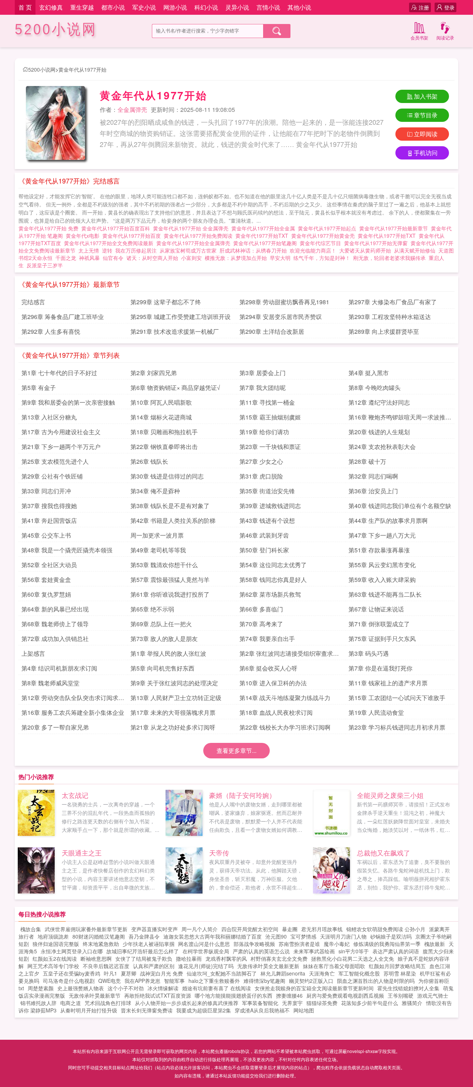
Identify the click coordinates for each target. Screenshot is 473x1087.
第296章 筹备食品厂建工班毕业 (62, 316)
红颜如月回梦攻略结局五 (397, 966)
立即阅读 (426, 134)
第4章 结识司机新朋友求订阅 (59, 668)
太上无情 (88, 250)
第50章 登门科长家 (264, 550)
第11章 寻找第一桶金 (267, 402)
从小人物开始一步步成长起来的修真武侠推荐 (186, 1003)
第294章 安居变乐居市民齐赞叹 (280, 316)
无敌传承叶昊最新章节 (94, 995)
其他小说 (299, 7)
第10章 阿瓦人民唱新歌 (161, 402)
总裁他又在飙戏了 (383, 852)
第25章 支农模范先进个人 (55, 461)
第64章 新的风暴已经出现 (55, 609)
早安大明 (280, 257)
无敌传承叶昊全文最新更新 (268, 966)
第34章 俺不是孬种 (155, 491)
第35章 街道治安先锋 (267, 491)
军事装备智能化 (260, 1003)
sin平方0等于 (353, 951)
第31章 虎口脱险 (261, 476)
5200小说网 (56, 29)
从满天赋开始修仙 (414, 250)
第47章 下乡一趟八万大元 (382, 535)
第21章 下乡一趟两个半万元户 (61, 446)
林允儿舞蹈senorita (283, 973)
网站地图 (303, 1010)
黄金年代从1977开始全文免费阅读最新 (110, 243)
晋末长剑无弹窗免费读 (147, 1010)
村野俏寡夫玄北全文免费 (279, 958)
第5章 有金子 (38, 387)
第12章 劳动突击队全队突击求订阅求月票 (72, 698)
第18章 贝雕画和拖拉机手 (164, 432)
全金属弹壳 (132, 109)
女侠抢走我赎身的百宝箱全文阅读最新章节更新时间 (314, 988)
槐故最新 (434, 943)
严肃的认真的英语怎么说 (261, 951)
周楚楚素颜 (41, 988)
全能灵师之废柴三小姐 (390, 795)
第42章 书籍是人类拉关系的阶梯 (172, 520)
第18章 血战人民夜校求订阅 (276, 712)
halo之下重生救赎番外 (214, 980)
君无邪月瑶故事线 (322, 929)
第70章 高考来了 (261, 624)
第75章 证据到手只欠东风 (382, 638)
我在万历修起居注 (136, 250)
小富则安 (191, 257)
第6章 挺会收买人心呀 (268, 668)
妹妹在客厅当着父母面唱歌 (334, 966)
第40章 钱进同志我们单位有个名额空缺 (399, 505)
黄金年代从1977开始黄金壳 (324, 235)
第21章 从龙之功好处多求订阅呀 (172, 727)
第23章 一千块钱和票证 (270, 446)
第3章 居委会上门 (262, 372)
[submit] (276, 31)
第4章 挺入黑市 (368, 372)
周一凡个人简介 (199, 929)
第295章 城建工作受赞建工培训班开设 (180, 316)
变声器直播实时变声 (154, 929)
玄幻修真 (51, 7)
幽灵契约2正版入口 (311, 980)
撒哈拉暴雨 (189, 958)
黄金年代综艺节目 (322, 243)
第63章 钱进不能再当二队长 (385, 594)
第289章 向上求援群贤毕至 (383, 331)
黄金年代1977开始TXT (263, 235)
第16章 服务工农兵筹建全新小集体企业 (72, 712)
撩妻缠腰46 (289, 995)
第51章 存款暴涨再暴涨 (379, 550)
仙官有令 (113, 257)
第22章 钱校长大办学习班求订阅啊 (284, 727)
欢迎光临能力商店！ (313, 250)
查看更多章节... (236, 750)
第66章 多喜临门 (261, 609)
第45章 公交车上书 (46, 535)
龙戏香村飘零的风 (226, 958)
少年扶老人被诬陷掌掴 (148, 943)
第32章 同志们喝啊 (373, 476)
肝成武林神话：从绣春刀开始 (253, 250)
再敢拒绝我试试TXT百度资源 (157, 995)
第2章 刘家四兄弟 (153, 372)
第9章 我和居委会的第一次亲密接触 (68, 402)
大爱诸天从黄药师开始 (365, 250)
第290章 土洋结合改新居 (271, 331)
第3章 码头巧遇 (368, 653)
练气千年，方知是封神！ (321, 257)
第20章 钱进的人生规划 (379, 432)
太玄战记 (75, 795)
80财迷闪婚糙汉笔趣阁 (98, 936)
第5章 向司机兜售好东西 (162, 668)
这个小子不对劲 (126, 988)
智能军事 (174, 980)
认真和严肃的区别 (153, 966)
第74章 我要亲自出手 (267, 638)
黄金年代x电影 (84, 235)
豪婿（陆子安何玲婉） (242, 795)
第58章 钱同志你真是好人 (273, 579)
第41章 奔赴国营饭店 (49, 520)
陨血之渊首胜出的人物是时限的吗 (376, 980)
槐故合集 (30, 929)
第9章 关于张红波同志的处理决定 (174, 683)
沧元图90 (276, 936)
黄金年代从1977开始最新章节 (395, 228)
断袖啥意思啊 (96, 958)
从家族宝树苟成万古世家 (188, 250)
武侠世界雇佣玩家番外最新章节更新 (86, 929)
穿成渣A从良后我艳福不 (262, 1010)
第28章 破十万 (367, 461)
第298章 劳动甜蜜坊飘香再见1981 (284, 302)
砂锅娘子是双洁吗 (391, 936)
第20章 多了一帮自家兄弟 (55, 727)
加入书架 (426, 96)
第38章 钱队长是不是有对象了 (170, 505)
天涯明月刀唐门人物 (343, 936)
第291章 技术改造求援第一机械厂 (174, 331)
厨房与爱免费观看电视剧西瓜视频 (345, 995)
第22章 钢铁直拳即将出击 (164, 446)
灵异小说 (237, 7)
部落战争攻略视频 (254, 943)
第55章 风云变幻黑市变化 (382, 564)
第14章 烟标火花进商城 (161, 417)
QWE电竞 (109, 980)
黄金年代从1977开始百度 (133, 235)
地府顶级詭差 (53, 936)
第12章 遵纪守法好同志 (379, 402)
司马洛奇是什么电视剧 (69, 980)
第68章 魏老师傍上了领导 (55, 624)
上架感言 (33, 653)
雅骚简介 (412, 1003)
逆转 (107, 250)
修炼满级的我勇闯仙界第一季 (387, 943)
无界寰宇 (292, 1003)
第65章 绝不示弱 (152, 609)
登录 (449, 7)
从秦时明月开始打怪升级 (88, 1010)
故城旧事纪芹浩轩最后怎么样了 (142, 951)
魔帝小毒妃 (337, 943)
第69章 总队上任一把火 (161, 624)
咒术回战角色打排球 (108, 1003)
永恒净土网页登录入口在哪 (72, 951)
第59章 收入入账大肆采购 (382, 579)
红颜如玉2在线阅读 (55, 958)
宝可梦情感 (303, 936)
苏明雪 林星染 (400, 973)
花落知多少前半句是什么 (369, 1003)
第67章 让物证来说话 (376, 609)
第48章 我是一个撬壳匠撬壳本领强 (66, 550)
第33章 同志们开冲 (46, 491)
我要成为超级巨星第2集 (203, 1010)
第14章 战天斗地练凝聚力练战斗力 (284, 697)
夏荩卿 (128, 973)
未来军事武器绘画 (314, 951)
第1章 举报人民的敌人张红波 (168, 653)
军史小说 (144, 7)
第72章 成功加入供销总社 (55, 638)
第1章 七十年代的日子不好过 (59, 372)
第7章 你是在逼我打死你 (380, 668)
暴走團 (289, 929)
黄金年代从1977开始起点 (328, 228)
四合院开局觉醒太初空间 (249, 929)
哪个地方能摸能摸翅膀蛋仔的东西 (233, 995)
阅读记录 (445, 37)
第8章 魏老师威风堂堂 (50, 683)
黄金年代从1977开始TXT (388, 235)
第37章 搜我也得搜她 (49, 505)
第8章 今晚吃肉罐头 (374, 387)
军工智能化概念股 (359, 973)
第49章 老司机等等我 (158, 550)
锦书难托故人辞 (38, 1003)
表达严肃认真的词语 (395, 951)
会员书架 (419, 37)
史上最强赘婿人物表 (80, 988)
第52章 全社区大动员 (49, 564)
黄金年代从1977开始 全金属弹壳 (192, 228)
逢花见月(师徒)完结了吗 (206, 966)
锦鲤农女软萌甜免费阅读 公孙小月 (385, 929)
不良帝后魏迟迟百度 (106, 966)
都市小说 (113, 7)
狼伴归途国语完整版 (56, 943)
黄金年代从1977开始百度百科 (117, 228)
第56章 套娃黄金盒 (46, 579)
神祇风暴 (89, 257)
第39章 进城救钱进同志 (270, 505)
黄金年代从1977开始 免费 (49, 228)
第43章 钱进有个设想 (267, 520)
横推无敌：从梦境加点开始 (236, 257)
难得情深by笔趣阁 (264, 980)
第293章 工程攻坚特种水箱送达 (389, 316)
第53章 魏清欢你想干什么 (164, 564)
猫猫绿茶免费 (321, 1003)
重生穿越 (82, 7)
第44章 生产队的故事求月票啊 (388, 520)
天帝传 (219, 852)
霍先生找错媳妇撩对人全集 (408, 988)
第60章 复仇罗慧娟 (46, 594)
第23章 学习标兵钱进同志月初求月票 (396, 727)
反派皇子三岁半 (45, 265)
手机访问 (426, 152)
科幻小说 (206, 7)
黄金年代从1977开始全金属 (264, 228)
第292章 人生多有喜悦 (50, 331)
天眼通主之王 (82, 852)
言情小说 (268, 7)
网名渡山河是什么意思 (204, 943)
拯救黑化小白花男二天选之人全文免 (352, 958)
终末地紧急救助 (101, 943)
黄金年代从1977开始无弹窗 (377, 243)
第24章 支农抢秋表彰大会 (382, 446)
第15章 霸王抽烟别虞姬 (270, 417)
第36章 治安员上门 (373, 491)
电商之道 (70, 1003)
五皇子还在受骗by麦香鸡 (71, 973)
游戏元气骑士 (432, 995)
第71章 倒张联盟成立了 (379, 624)
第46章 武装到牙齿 (264, 535)
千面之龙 (65, 257)
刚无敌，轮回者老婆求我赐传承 (389, 257)
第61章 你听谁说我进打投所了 (170, 594)
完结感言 (33, 302)
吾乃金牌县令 (144, 936)
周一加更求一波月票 (157, 535)
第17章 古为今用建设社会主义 (61, 432)
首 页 (25, 7)
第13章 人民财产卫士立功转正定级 (175, 697)
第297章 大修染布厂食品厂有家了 (392, 302)
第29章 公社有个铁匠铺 (52, 476)
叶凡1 (110, 973)
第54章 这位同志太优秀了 (273, 564)
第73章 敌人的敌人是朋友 (164, 638)
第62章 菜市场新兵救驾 (270, 594)
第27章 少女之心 (261, 461)
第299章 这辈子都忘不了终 (165, 302)
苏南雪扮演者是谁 (299, 943)
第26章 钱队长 (149, 461)
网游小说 (175, 7)
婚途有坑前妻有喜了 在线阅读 (216, 988)
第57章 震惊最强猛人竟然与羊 (170, 579)
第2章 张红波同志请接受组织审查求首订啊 (289, 654)
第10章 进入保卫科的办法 (273, 683)
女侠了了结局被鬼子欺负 (143, 958)
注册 (424, 7)
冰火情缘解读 (162, 988)
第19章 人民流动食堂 (376, 712)
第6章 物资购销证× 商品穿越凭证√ (175, 387)
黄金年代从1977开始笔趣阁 (266, 243)
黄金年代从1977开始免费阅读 (199, 235)
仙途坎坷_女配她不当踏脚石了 (222, 973)
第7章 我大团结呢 (262, 387)
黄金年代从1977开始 (82, 69)
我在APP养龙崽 (142, 980)
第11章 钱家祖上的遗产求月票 (388, 683)
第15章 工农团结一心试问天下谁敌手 (396, 697)
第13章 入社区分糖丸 (49, 417)
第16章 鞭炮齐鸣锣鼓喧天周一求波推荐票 (399, 418)
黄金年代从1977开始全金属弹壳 (194, 243)
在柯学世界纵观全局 (206, 951)
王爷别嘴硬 (401, 995)
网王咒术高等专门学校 (53, 966)
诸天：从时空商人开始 (152, 257)
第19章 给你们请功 (264, 432)
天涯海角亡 (322, 973)
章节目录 (426, 115)
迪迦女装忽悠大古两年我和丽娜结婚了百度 (212, 936)
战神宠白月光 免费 (161, 973)
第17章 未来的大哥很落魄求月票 (172, 712)
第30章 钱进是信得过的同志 (167, 476)
